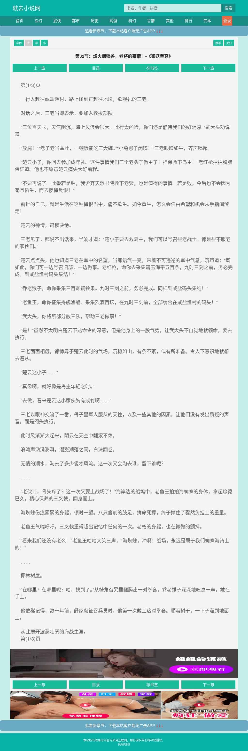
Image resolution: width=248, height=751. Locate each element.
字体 (19, 43)
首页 (19, 20)
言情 (151, 20)
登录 (227, 20)
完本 (207, 20)
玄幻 (38, 20)
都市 (76, 20)
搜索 (228, 8)
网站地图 (124, 744)
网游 (113, 20)
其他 (170, 20)
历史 (95, 20)
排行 (188, 20)
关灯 (229, 43)
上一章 (39, 68)
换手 (218, 43)
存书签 (152, 68)
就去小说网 (26, 8)
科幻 (132, 20)
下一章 (208, 68)
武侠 (57, 20)
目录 (96, 68)
